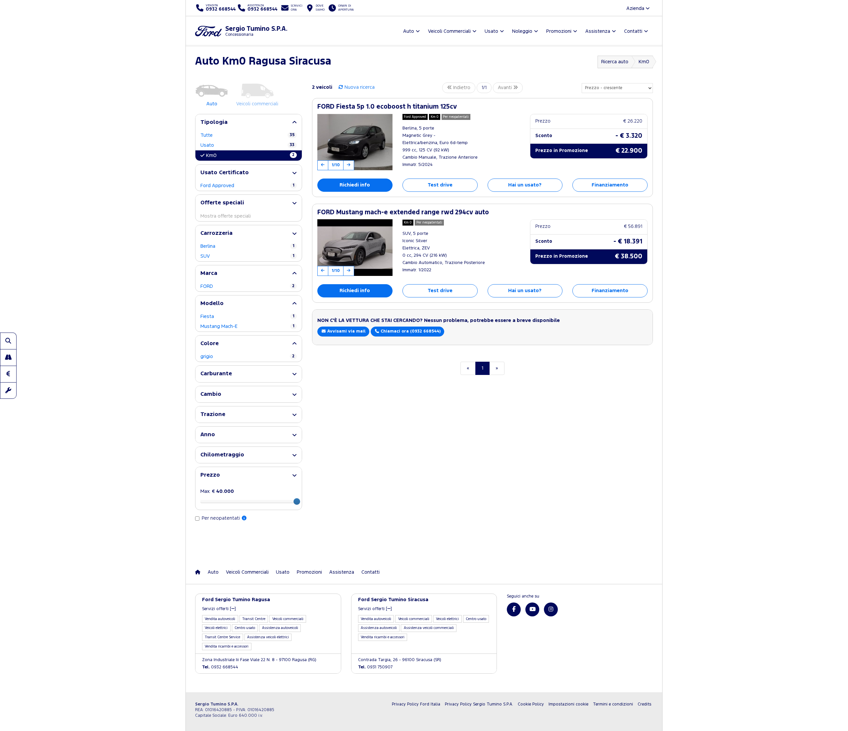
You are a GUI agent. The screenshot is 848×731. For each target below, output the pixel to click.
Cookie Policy (531, 704)
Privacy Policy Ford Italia (416, 704)
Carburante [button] (216, 373)
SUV (247, 256)
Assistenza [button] (597, 31)
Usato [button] (491, 31)
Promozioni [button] (558, 31)
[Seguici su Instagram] (551, 609)
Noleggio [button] (522, 31)
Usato (247, 145)
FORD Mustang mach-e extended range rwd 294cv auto (403, 212)
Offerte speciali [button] (222, 202)
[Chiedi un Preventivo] (8, 374)
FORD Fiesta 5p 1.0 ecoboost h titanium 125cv (387, 107)
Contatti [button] (633, 31)
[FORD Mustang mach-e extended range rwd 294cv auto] (355, 247)
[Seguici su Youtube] (532, 609)
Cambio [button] (210, 394)
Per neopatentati (221, 518)
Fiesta (247, 316)
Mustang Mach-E (247, 326)
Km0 (644, 62)
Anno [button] (207, 434)
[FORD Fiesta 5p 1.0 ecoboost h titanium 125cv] (355, 142)
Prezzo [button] (210, 475)
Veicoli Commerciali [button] (449, 31)
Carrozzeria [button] (216, 233)
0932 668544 (220, 667)
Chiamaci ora (410, 331)
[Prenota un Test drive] (8, 357)
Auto (213, 572)
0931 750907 (375, 667)
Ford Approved (247, 185)
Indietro (461, 87)
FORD (247, 286)
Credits (644, 704)
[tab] (248, 122)
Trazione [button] (212, 414)
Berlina (247, 246)
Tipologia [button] (214, 122)
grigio (247, 356)
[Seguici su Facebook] (514, 609)
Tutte (247, 135)
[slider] (296, 501)
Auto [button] (408, 31)
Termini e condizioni (613, 704)
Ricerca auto (614, 62)
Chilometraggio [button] (222, 454)
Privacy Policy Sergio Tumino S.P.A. (479, 704)
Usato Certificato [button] (224, 172)
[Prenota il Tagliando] (8, 390)
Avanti (505, 87)
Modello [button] (212, 303)
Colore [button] (209, 343)
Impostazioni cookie (568, 704)
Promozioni (309, 572)
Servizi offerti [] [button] (219, 609)
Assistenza (341, 572)
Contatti (370, 572)
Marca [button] (208, 273)
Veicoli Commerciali (247, 572)
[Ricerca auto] (8, 341)
